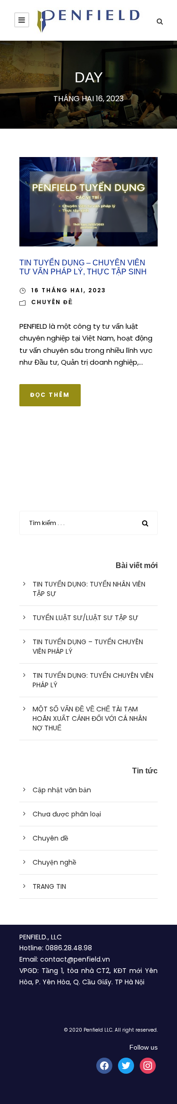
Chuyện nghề (54, 862)
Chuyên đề (52, 302)
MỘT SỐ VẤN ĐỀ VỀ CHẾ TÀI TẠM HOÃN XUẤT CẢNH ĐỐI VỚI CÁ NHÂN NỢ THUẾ (90, 718)
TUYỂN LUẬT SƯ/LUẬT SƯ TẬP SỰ (85, 617)
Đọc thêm (50, 395)
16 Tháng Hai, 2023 (68, 290)
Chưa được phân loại (67, 814)
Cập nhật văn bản (62, 790)
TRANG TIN (49, 886)
